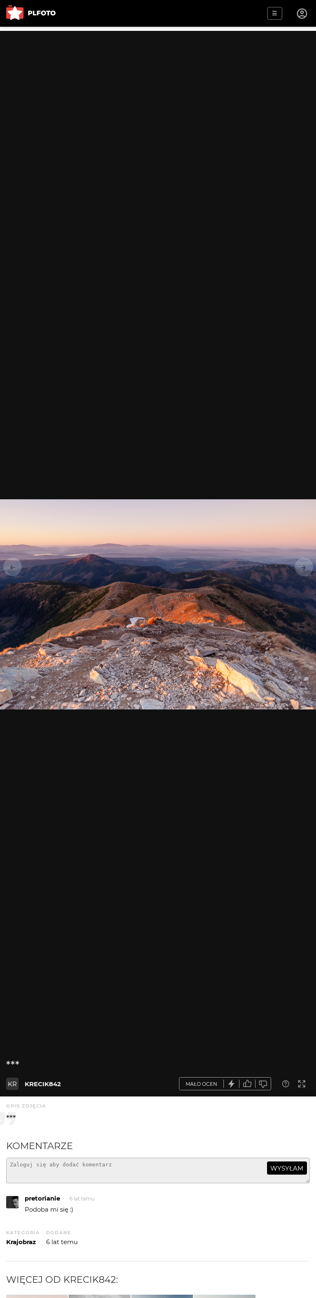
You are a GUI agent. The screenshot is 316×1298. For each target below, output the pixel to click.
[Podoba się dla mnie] (247, 1084)
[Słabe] (263, 1084)
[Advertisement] (158, 88)
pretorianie (42, 1198)
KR (12, 1084)
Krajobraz (21, 1242)
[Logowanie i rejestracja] (302, 13)
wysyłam (286, 1168)
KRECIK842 (43, 1084)
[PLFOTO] (31, 13)
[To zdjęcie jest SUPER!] (231, 1084)
